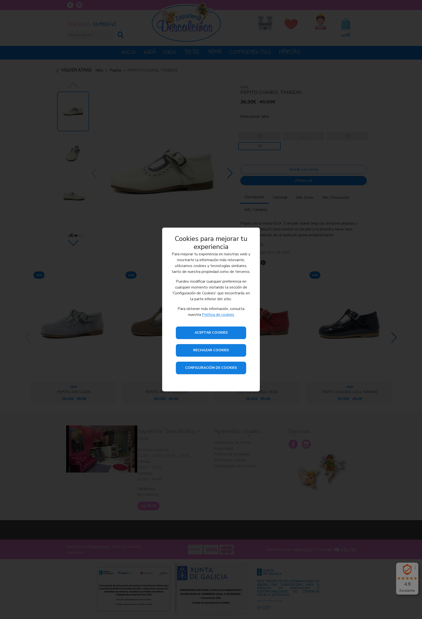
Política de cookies (218, 315)
